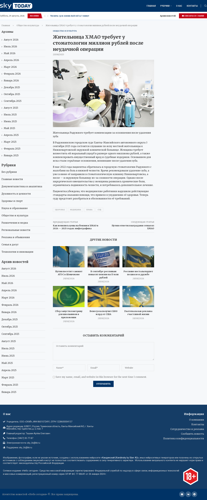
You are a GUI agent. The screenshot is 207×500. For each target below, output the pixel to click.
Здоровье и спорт (12, 201)
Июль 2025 (10, 114)
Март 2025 (10, 141)
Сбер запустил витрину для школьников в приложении (68, 314)
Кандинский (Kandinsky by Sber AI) (120, 457)
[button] (45, 15)
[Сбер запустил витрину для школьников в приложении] (69, 296)
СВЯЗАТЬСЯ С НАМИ (194, 16)
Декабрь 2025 (12, 87)
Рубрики (165, 6)
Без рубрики (9, 171)
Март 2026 (10, 67)
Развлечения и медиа (15, 222)
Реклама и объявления (16, 237)
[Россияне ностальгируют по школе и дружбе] (138, 256)
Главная (151, 6)
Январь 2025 (11, 155)
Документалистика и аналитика (22, 186)
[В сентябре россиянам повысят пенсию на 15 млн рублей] (103, 256)
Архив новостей (168, 16)
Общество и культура (28, 25)
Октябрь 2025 (12, 94)
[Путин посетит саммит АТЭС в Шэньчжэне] (69, 256)
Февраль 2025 (12, 148)
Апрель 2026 (11, 60)
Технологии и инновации (17, 251)
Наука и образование (15, 208)
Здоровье (60, 210)
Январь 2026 (11, 80)
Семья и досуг (10, 244)
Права (89, 210)
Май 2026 (9, 53)
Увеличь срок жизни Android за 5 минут (69, 16)
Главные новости (12, 179)
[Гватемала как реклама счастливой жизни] (138, 296)
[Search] (205, 6)
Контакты (192, 6)
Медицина (75, 210)
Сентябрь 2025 (13, 101)
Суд (99, 210)
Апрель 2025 (11, 135)
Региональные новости (16, 230)
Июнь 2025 (10, 121)
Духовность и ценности (16, 193)
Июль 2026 (10, 46)
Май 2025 (9, 128)
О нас (179, 6)
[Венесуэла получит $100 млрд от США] (103, 296)
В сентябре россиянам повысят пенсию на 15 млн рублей (103, 274)
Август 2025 (11, 107)
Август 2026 (11, 39)
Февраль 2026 (12, 73)
